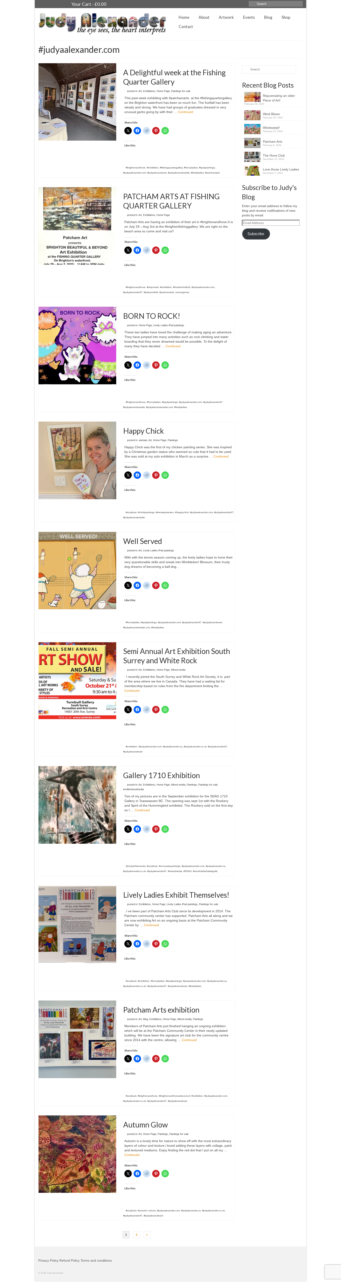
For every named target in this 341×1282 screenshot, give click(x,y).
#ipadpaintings (207, 167)
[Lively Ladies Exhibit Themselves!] (77, 924)
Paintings (173, 440)
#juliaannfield (151, 292)
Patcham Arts (272, 141)
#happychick (182, 512)
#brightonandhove (135, 167)
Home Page (163, 91)
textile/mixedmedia (133, 789)
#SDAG (187, 871)
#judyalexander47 (132, 292)
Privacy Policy (48, 1260)
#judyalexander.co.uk (195, 746)
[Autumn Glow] (77, 1154)
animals (143, 440)
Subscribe (256, 234)
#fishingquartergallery (171, 167)
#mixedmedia (175, 871)
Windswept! (271, 127)
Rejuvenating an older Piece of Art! (279, 98)
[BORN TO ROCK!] (77, 345)
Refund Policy (69, 1260)
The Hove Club (274, 155)
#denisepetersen (165, 512)
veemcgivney (182, 292)
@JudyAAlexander (135, 866)
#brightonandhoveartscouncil (174, 1096)
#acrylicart (131, 512)
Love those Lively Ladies (281, 169)
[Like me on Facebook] (51, 4)
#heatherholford (181, 287)
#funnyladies (191, 167)
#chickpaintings (146, 512)
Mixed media (178, 669)
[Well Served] (77, 570)
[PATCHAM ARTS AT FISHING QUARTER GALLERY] (77, 225)
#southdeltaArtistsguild (205, 871)
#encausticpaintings (169, 866)
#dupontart (153, 287)
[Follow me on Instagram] (42, 4)
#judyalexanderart (157, 172)
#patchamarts (212, 172)
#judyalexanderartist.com (159, 407)
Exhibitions (149, 91)
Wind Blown (271, 114)
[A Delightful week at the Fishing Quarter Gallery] (77, 102)
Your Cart (88, 4)
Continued (185, 112)
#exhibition (152, 167)
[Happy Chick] (77, 460)
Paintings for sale (180, 91)
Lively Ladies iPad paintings (168, 325)
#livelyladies (197, 172)
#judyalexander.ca (172, 746)
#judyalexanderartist (179, 172)
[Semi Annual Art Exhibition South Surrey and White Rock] (77, 680)
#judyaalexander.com (134, 172)
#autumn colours (147, 1210)
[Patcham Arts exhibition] (77, 1039)
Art (140, 91)
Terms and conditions (96, 1260)
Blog (145, 1019)
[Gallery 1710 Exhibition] (77, 804)
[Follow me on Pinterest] (59, 4)
